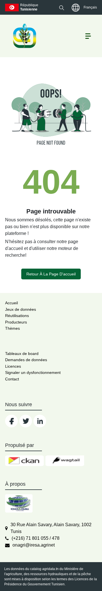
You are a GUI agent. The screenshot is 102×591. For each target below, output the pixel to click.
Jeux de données (20, 309)
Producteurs (16, 322)
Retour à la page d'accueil (51, 274)
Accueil (11, 303)
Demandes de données (26, 359)
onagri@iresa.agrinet (33, 545)
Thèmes (12, 328)
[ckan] (24, 460)
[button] (61, 8)
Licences (13, 366)
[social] (11, 421)
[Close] (77, 577)
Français (90, 7)
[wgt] (64, 460)
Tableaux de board (22, 353)
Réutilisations (17, 315)
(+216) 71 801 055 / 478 (36, 538)
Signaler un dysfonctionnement (33, 372)
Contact (12, 379)
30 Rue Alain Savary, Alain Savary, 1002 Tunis (51, 528)
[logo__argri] (24, 36)
